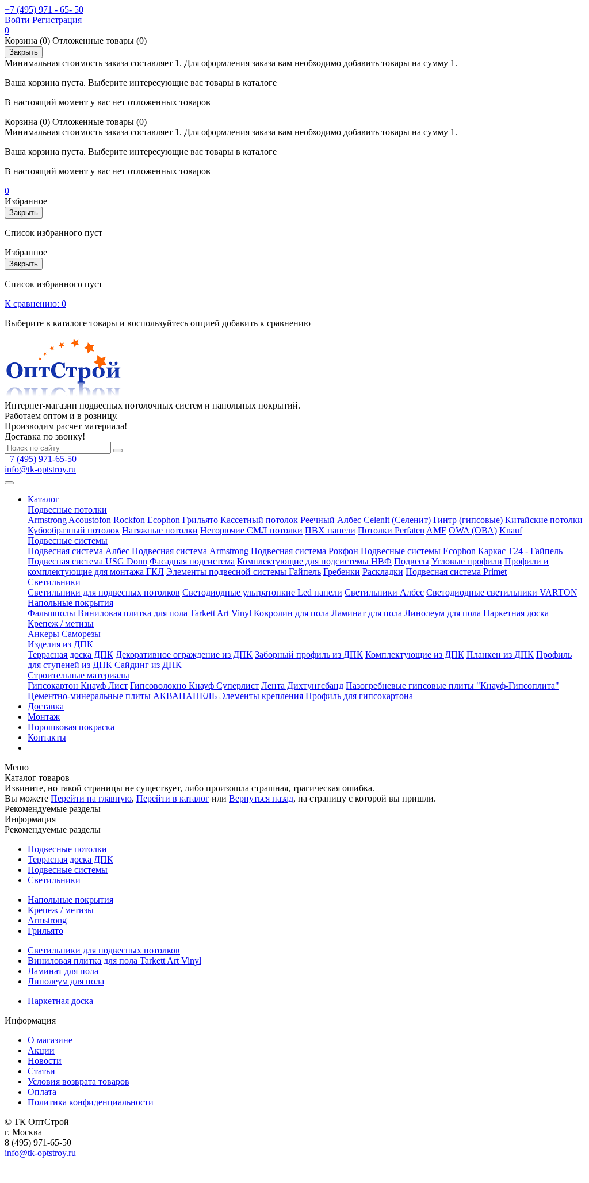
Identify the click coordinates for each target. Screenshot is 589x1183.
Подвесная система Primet (456, 572)
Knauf (510, 530)
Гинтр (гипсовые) (468, 520)
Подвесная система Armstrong (190, 551)
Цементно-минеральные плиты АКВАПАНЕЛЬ (122, 696)
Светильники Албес (384, 592)
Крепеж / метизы (61, 623)
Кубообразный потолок (74, 530)
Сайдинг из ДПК (148, 665)
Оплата (42, 1092)
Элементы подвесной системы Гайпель (243, 572)
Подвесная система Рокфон (304, 551)
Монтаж (44, 717)
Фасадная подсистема (192, 561)
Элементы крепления (261, 696)
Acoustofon (89, 520)
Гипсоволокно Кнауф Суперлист (194, 685)
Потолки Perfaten (391, 530)
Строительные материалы (78, 675)
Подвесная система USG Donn (87, 561)
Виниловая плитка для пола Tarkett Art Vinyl (164, 613)
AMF (436, 530)
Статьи (41, 1071)
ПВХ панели (330, 530)
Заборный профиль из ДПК (309, 654)
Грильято (200, 520)
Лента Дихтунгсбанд (302, 685)
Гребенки (341, 572)
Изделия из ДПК (60, 644)
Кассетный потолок (259, 520)
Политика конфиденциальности (91, 1102)
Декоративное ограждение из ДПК (184, 654)
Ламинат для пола (366, 613)
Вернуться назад (261, 798)
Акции (41, 1050)
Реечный (317, 520)
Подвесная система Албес (78, 551)
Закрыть (23, 52)
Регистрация (57, 20)
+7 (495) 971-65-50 (41, 459)
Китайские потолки (544, 520)
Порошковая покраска (71, 727)
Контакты (47, 737)
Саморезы (81, 634)
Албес (349, 520)
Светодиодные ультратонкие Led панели (262, 592)
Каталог (43, 499)
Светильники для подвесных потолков (104, 592)
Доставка (46, 706)
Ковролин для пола (291, 613)
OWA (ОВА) (473, 530)
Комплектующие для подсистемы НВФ (314, 561)
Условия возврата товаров (78, 1081)
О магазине (50, 1040)
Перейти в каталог (172, 798)
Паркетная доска (516, 613)
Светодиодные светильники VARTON (501, 592)
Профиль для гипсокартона (359, 696)
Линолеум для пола (442, 613)
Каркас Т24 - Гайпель (520, 551)
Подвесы (411, 561)
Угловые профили (466, 561)
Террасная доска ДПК (70, 654)
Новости (45, 1061)
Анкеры (43, 634)
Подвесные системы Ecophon (418, 551)
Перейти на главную (91, 798)
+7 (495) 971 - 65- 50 (44, 9)
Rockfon (129, 520)
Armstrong (47, 520)
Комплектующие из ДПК (414, 654)
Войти (17, 20)
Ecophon (163, 520)
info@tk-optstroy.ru (40, 469)
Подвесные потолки (67, 509)
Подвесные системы (68, 540)
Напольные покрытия (70, 603)
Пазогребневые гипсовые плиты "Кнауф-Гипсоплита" (452, 685)
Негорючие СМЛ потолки (251, 530)
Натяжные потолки (160, 530)
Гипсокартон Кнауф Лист (78, 685)
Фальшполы (51, 613)
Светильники (54, 582)
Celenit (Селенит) (397, 520)
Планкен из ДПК (500, 654)
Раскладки (382, 572)
